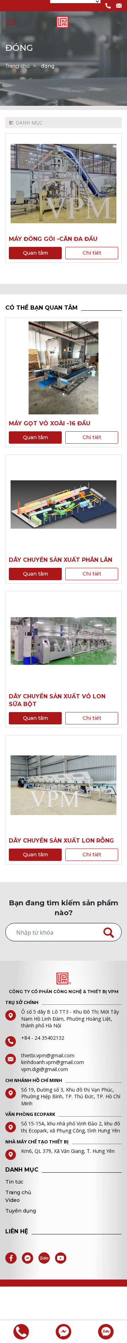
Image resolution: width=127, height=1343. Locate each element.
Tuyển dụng (20, 1211)
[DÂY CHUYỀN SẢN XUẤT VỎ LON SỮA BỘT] (63, 640)
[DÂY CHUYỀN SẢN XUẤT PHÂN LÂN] (63, 504)
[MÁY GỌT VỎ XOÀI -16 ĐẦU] (63, 367)
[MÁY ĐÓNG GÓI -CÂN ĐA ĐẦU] (63, 183)
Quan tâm (35, 253)
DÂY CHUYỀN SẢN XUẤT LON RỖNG (61, 840)
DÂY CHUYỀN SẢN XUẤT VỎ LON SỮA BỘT (57, 700)
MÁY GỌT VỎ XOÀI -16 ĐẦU (49, 423)
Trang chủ (17, 66)
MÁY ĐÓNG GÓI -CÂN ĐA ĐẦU (53, 239)
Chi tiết (92, 253)
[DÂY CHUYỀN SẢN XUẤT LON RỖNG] (63, 785)
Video (12, 1200)
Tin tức (14, 1182)
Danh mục (29, 122)
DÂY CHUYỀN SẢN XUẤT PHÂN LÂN (60, 560)
